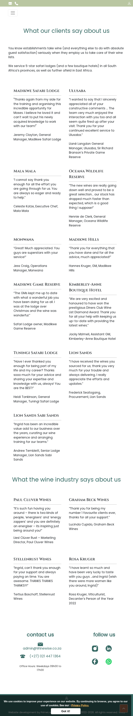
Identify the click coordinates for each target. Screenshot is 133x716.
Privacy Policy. (80, 705)
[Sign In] (129, 3)
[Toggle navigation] (13, 12)
